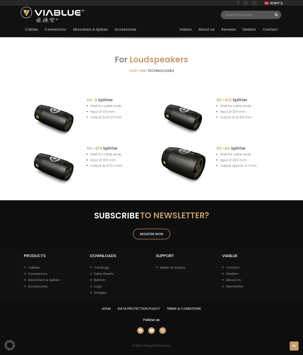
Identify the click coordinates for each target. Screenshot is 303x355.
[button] (10, 345)
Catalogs (101, 267)
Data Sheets (104, 274)
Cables (33, 267)
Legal (106, 308)
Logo (98, 286)
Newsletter (235, 286)
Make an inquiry (172, 267)
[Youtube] (151, 330)
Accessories (38, 286)
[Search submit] (276, 15)
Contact (233, 267)
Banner (100, 280)
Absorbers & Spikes (43, 280)
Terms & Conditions (184, 308)
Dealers (232, 274)
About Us (233, 280)
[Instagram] (162, 330)
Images (100, 292)
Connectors (37, 274)
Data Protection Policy (139, 308)
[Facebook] (140, 330)
